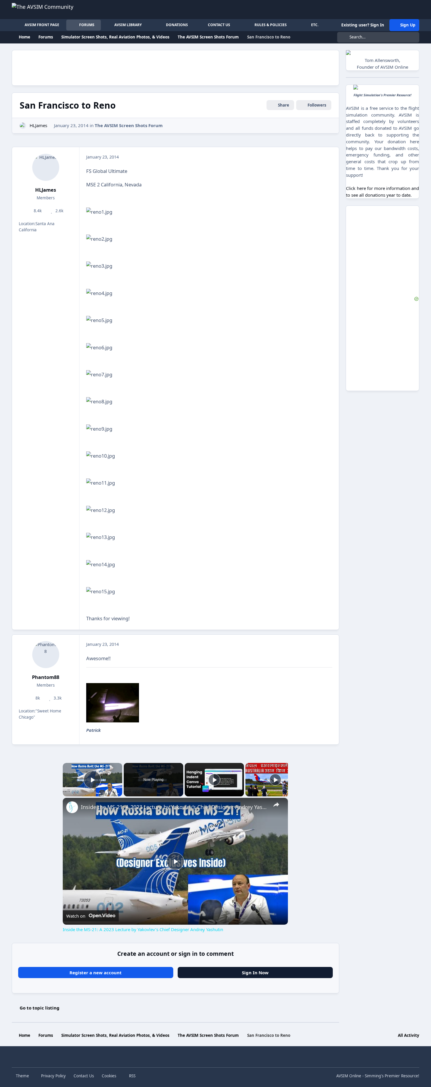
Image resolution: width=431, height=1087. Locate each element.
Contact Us (84, 1075)
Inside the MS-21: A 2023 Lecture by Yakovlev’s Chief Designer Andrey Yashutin (174, 806)
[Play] (214, 780)
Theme (23, 1075)
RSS (131, 1075)
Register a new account (95, 972)
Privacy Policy (53, 1075)
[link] (72, 807)
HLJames (38, 125)
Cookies (109, 1075)
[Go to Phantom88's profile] (45, 654)
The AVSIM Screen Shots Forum (129, 125)
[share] (276, 804)
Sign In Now (255, 972)
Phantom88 (45, 677)
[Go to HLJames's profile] (23, 125)
